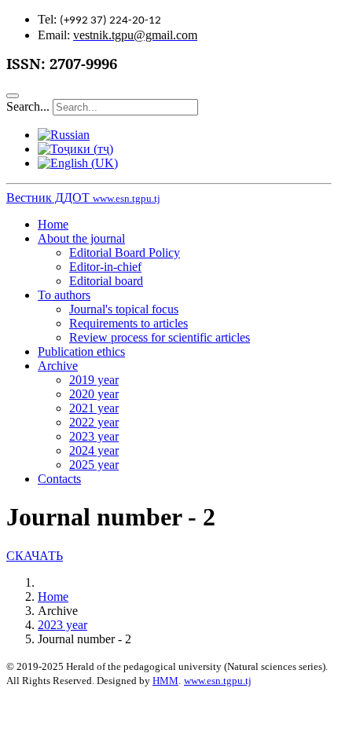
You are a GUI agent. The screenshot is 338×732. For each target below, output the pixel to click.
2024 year (94, 450)
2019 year (94, 379)
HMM (165, 680)
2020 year (94, 394)
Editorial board (106, 280)
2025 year (94, 464)
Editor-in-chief (105, 266)
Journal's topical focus (123, 309)
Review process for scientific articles (159, 337)
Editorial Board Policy (124, 252)
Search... (28, 106)
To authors (64, 295)
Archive (58, 365)
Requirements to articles (128, 323)
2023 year (94, 436)
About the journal (81, 238)
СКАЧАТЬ (34, 555)
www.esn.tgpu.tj (218, 680)
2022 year (94, 422)
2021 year (94, 408)
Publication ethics (81, 351)
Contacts (59, 478)
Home (53, 224)
